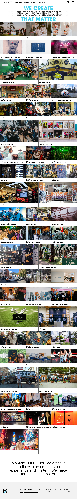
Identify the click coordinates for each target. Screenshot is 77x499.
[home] (7, 2)
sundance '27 (41, 2)
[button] (26, 2)
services (33, 2)
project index (18, 2)
